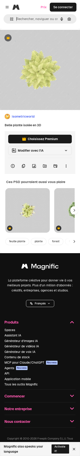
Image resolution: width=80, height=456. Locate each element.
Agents (15, 368)
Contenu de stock (17, 357)
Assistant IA (12, 335)
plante (39, 241)
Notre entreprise (18, 408)
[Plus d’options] (66, 165)
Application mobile (17, 379)
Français (40, 303)
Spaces (9, 330)
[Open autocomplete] (10, 19)
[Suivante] (74, 210)
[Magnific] (40, 267)
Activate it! (59, 449)
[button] (40, 303)
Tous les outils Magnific (21, 384)
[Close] (74, 449)
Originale (29, 38)
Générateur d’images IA (21, 341)
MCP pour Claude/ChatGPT (30, 362)
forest (56, 241)
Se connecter (63, 7)
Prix (44, 7)
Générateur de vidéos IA (21, 346)
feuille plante (17, 241)
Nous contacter (17, 421)
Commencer (14, 396)
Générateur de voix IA (19, 352)
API (6, 373)
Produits (11, 322)
